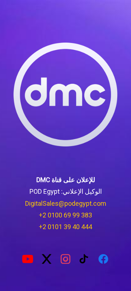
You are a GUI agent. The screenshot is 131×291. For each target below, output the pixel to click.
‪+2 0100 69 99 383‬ (65, 215)
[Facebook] (103, 259)
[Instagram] (65, 259)
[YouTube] (27, 259)
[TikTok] (84, 259)
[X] (46, 259)
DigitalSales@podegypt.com (65, 203)
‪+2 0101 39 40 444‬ (65, 227)
